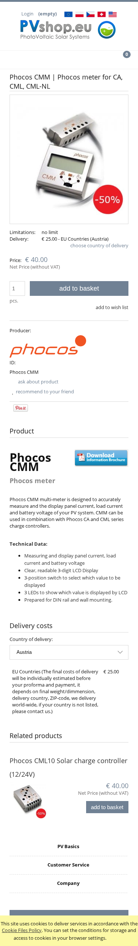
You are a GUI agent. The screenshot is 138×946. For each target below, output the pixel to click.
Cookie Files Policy (22, 930)
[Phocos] (48, 346)
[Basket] (120, 59)
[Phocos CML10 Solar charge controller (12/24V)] (39, 800)
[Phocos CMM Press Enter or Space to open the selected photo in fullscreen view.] (69, 159)
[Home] (69, 28)
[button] (17, 59)
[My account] (86, 59)
